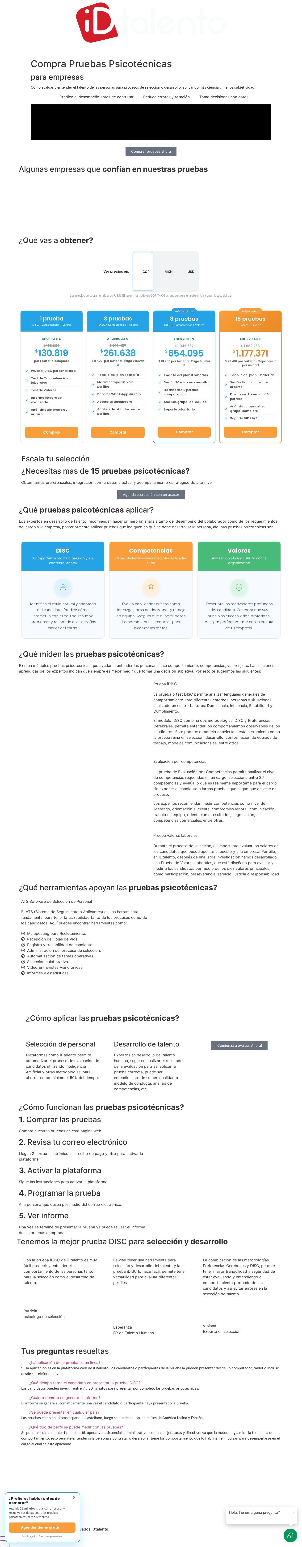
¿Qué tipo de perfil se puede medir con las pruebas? (76, 1427)
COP (146, 272)
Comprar (51, 432)
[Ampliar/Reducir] (4, 1538)
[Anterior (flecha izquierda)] (4, 1545)
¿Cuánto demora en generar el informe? (64, 1397)
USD (191, 272)
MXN (168, 272)
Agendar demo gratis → (42, 1527)
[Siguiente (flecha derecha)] (13, 1545)
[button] (151, 180)
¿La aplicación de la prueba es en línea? (64, 1362)
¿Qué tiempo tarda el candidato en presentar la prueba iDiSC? (84, 1383)
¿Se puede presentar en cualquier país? (64, 1412)
